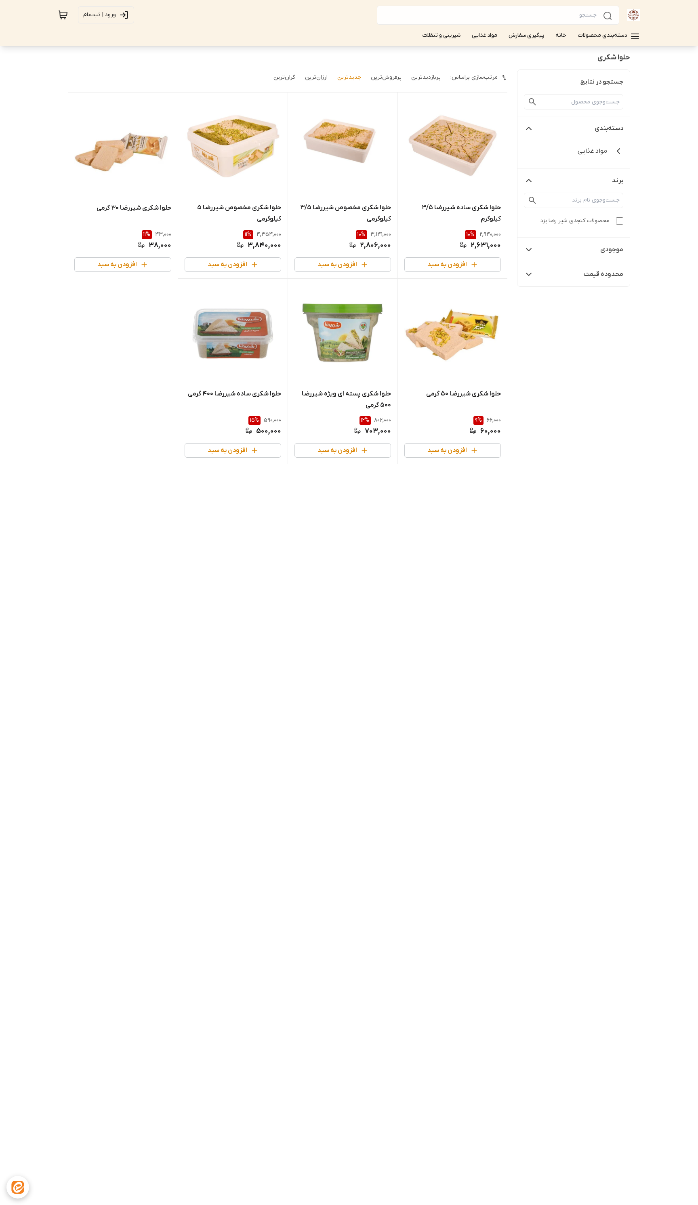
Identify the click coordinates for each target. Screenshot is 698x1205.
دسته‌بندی (609, 128)
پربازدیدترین (426, 77)
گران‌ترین (284, 77)
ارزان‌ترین (316, 77)
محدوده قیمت (603, 274)
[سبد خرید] (63, 15)
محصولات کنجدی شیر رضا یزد (575, 221)
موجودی (611, 250)
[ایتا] (17, 1187)
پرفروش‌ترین (386, 77)
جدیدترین (349, 77)
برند (617, 181)
